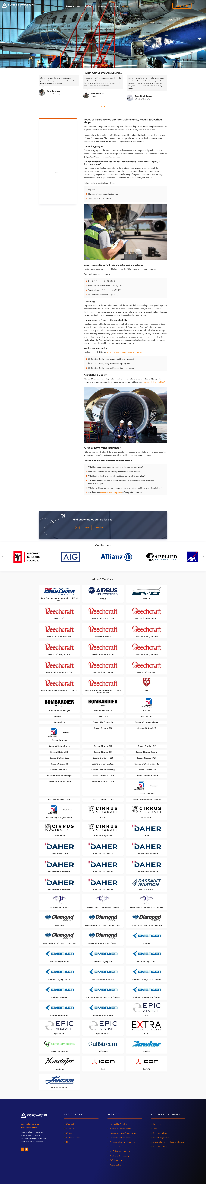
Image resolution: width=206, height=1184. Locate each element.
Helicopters (101, 6)
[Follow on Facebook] (26, 1149)
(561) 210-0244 (182, 6)
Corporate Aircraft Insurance (122, 1146)
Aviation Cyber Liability (119, 1155)
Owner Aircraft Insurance (120, 1137)
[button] (101, 106)
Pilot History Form (160, 1133)
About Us (70, 1128)
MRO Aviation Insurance (120, 1151)
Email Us (100, 527)
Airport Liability (116, 1164)
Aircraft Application (161, 1137)
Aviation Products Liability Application (168, 1142)
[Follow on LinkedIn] (22, 1149)
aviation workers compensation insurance (124, 352)
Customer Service (73, 1137)
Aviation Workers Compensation (123, 1133)
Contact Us (70, 1124)
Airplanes (88, 6)
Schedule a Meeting (130, 6)
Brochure (157, 1124)
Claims (69, 1133)
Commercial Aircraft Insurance (122, 1142)
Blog (68, 1142)
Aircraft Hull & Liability (153, 382)
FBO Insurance (116, 1160)
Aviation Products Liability (120, 1128)
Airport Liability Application (164, 1146)
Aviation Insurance (73, 6)
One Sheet (157, 1128)
